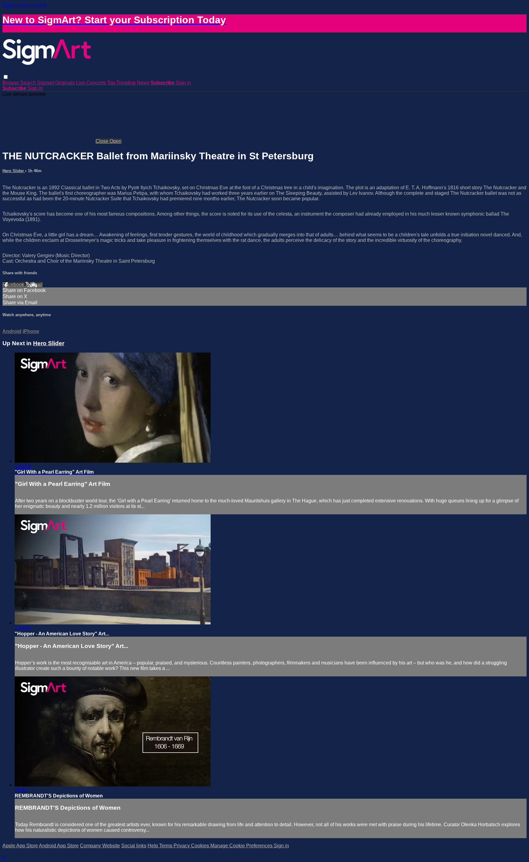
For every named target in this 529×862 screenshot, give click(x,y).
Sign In (35, 88)
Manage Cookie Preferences (242, 845)
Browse (11, 82)
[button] (6, 77)
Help (153, 845)
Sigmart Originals (56, 82)
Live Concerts (91, 82)
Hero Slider (13, 170)
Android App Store (59, 845)
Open (116, 141)
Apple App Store (20, 845)
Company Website (100, 845)
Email (36, 284)
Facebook (13, 284)
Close (103, 141)
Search (28, 82)
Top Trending (121, 82)
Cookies (200, 845)
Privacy (182, 845)
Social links (133, 845)
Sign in (183, 82)
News (143, 82)
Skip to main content (24, 5)
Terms (166, 845)
